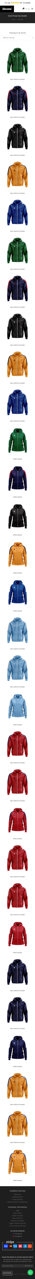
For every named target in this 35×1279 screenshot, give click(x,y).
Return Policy (17, 1218)
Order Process (17, 1216)
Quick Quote (7, 1273)
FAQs (17, 1211)
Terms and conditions (17, 1226)
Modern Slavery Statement (17, 1202)
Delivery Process (17, 1221)
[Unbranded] (7, 10)
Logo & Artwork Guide (17, 1223)
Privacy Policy (17, 1199)
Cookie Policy (17, 1197)
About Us (17, 1194)
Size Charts (17, 1213)
